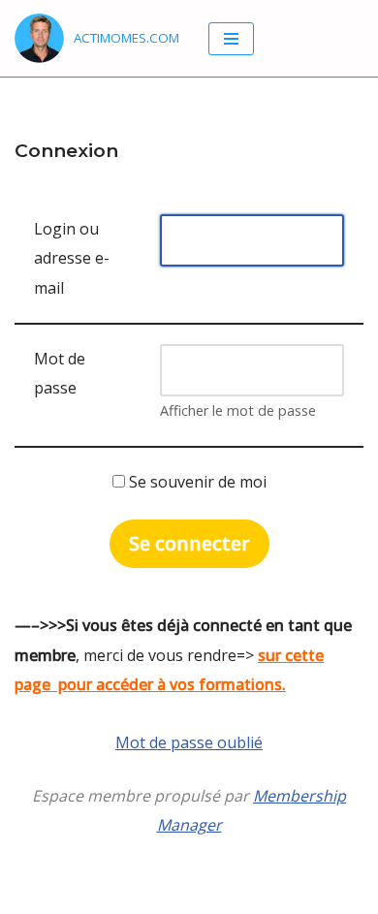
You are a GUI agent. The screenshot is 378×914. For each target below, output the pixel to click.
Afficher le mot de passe (238, 410)
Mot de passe (59, 373)
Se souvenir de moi (196, 481)
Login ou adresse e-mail (72, 258)
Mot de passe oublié (189, 742)
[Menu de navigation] (231, 38)
